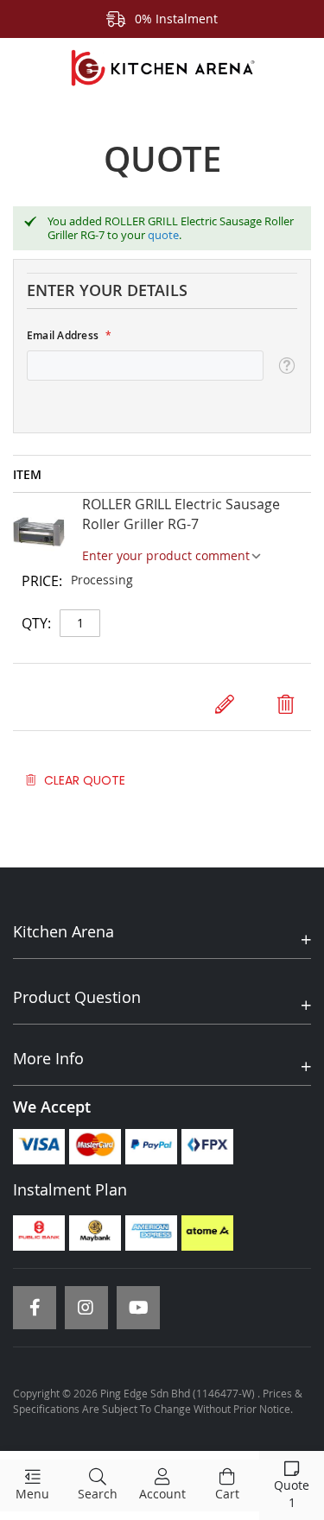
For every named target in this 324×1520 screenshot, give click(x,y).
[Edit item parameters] (224, 704)
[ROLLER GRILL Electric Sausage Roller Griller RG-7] (39, 534)
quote (163, 235)
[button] (286, 366)
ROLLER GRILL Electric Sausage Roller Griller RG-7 (181, 514)
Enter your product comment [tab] (166, 555)
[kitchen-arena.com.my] (162, 68)
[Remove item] (285, 704)
